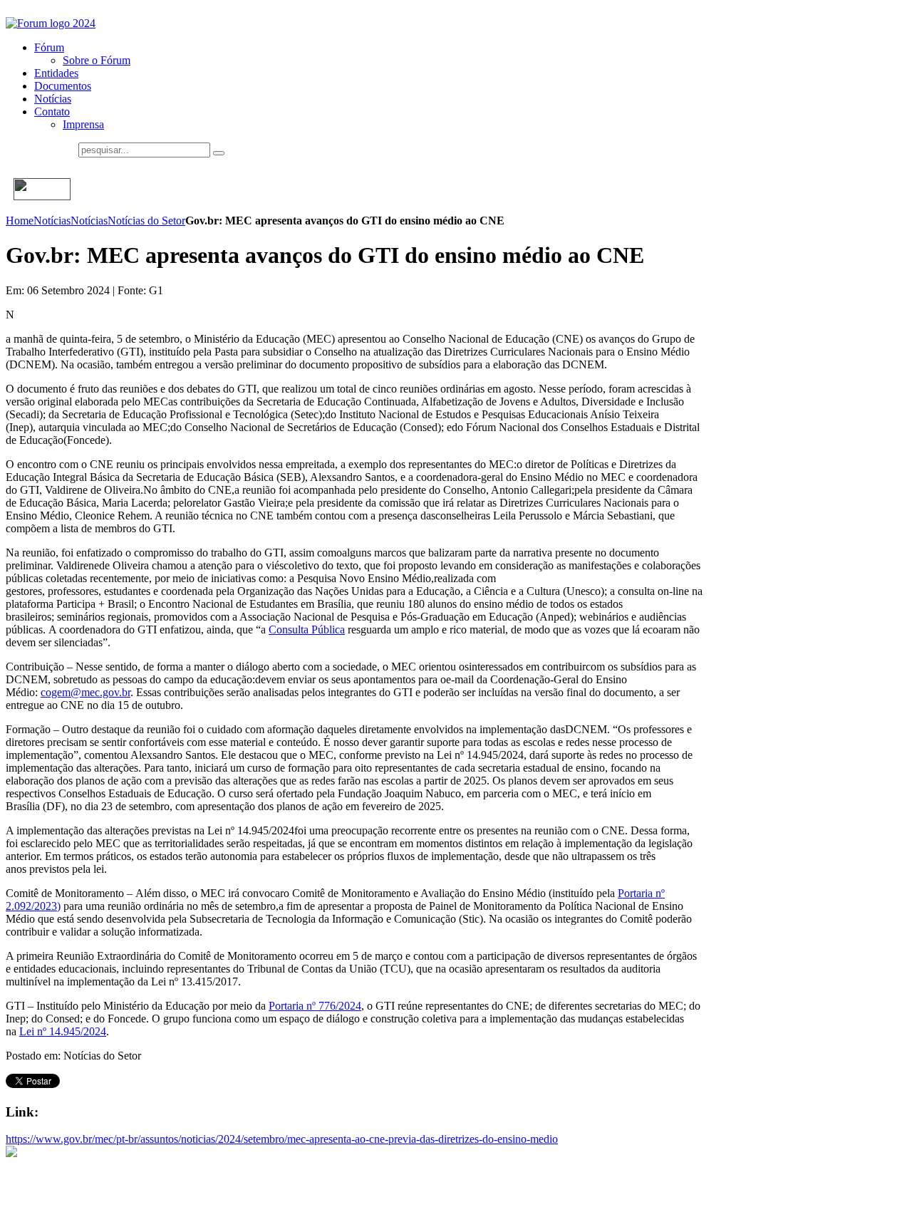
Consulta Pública (307, 629)
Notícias (52, 220)
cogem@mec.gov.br (85, 692)
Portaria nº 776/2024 (315, 1006)
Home (19, 220)
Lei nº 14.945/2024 (62, 1031)
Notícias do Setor (146, 220)
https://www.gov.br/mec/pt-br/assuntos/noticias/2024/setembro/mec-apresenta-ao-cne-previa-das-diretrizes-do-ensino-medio (282, 1139)
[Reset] (218, 153)
